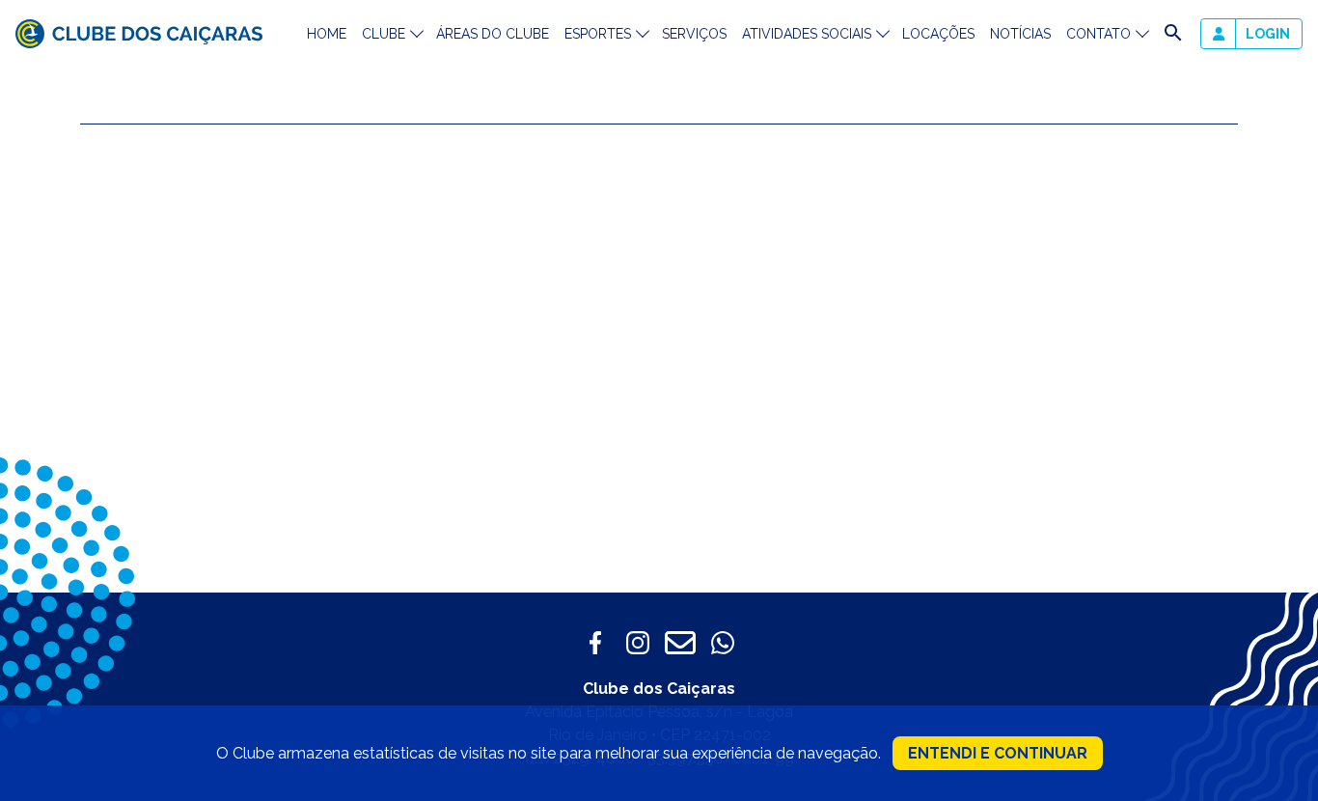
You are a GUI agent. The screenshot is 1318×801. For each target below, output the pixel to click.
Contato (1098, 33)
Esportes (597, 33)
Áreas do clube (492, 33)
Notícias (1020, 33)
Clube (383, 33)
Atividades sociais (806, 33)
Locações (938, 33)
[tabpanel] (956, 302)
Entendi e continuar (997, 753)
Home (326, 33)
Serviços (694, 33)
